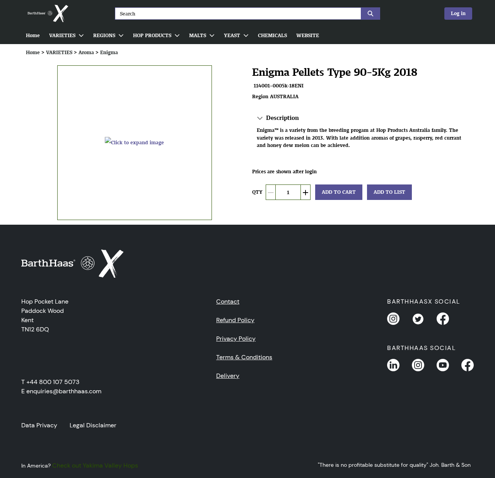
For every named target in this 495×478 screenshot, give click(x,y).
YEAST (232, 35)
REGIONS (104, 35)
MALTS (197, 35)
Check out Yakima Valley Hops (95, 465)
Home (33, 35)
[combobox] (235, 13)
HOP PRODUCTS (152, 35)
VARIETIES (62, 35)
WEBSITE (307, 35)
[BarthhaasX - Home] (47, 13)
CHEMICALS (272, 35)
